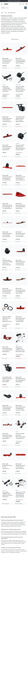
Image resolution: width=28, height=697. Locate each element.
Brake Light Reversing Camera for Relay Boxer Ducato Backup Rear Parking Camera (7, 178)
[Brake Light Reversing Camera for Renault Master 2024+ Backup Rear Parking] (20, 49)
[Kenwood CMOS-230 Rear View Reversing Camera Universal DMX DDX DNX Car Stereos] (20, 135)
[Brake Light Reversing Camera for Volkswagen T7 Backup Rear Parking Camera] (20, 279)
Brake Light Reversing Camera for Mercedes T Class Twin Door (20, 466)
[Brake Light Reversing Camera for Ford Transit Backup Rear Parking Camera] (7, 49)
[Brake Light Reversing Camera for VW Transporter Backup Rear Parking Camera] (7, 454)
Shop (6, 12)
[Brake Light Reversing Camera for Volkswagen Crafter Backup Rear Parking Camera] (7, 396)
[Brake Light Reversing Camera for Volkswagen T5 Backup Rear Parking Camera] (20, 367)
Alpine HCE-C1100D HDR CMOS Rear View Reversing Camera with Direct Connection (20, 349)
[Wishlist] (23, 4)
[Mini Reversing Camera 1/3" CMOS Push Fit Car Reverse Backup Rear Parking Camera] (7, 251)
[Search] (25, 8)
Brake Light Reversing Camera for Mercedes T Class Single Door (20, 178)
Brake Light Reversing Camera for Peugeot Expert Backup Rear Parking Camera (7, 436)
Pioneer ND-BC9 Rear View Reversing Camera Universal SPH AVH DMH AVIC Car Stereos (21, 436)
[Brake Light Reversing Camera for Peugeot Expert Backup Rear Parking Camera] (7, 424)
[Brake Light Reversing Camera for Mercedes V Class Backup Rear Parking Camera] (7, 107)
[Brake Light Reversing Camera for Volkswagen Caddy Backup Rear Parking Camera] (20, 307)
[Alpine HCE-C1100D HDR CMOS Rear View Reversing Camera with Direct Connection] (20, 337)
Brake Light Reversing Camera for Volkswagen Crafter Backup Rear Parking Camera (7, 408)
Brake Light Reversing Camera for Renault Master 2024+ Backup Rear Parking (20, 61)
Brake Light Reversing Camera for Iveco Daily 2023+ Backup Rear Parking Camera (7, 234)
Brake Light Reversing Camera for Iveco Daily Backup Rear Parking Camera (7, 147)
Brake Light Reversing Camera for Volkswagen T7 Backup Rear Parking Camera (20, 291)
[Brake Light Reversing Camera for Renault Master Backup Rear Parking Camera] (20, 194)
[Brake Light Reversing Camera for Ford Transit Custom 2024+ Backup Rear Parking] (20, 222)
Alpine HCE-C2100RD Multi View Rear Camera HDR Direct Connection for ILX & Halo (7, 89)
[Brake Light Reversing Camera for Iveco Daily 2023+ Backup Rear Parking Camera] (7, 222)
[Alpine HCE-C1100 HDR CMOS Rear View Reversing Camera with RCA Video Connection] (20, 482)
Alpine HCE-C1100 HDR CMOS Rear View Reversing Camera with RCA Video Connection (20, 494)
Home (2, 12)
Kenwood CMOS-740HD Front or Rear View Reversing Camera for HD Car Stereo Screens (7, 319)
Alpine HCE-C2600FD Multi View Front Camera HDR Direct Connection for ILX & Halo (7, 494)
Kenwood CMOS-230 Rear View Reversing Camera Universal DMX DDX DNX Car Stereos (20, 147)
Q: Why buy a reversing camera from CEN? (11, 547)
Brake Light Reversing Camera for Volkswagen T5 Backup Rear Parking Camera (20, 379)
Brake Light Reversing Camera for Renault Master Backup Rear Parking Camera (20, 206)
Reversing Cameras (11, 12)
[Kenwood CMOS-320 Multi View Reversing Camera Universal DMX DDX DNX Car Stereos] (20, 77)
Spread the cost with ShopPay (14, 1)
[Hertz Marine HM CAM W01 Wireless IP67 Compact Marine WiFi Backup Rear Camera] (7, 367)
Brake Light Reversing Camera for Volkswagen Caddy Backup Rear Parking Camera (20, 319)
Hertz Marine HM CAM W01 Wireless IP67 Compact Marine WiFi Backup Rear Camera (7, 379)
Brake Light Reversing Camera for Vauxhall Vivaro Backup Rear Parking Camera (7, 349)
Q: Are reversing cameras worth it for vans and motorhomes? (12, 537)
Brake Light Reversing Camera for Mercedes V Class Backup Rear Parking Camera (7, 119)
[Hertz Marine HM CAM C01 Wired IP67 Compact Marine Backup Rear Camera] (20, 107)
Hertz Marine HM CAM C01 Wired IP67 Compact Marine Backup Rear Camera (20, 119)
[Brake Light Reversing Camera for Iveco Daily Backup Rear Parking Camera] (7, 135)
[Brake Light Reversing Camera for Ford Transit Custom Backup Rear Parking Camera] (20, 251)
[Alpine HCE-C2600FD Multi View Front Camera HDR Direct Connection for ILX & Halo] (7, 482)
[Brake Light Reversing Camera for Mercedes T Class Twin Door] (20, 454)
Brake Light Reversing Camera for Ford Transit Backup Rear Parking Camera (7, 61)
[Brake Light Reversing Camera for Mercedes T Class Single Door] (20, 166)
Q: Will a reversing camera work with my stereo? (12, 520)
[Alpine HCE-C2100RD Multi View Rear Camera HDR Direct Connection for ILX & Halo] (7, 77)
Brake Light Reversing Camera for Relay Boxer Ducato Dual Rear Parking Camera (20, 408)
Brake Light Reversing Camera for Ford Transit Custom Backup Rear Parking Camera (20, 263)
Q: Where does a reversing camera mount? (11, 529)
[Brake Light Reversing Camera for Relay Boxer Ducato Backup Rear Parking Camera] (7, 166)
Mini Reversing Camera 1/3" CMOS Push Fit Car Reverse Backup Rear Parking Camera (7, 263)
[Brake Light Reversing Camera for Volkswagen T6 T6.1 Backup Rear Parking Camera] (7, 194)
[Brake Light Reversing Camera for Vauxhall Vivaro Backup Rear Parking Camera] (7, 337)
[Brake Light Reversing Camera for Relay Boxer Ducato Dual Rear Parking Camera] (20, 396)
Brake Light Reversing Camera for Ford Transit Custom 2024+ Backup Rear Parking (20, 234)
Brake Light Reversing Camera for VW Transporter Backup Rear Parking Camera (7, 466)
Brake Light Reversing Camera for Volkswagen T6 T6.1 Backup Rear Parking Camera (7, 206)
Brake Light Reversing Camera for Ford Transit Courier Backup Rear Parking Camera (7, 291)
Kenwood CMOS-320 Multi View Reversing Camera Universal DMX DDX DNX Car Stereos (20, 89)
